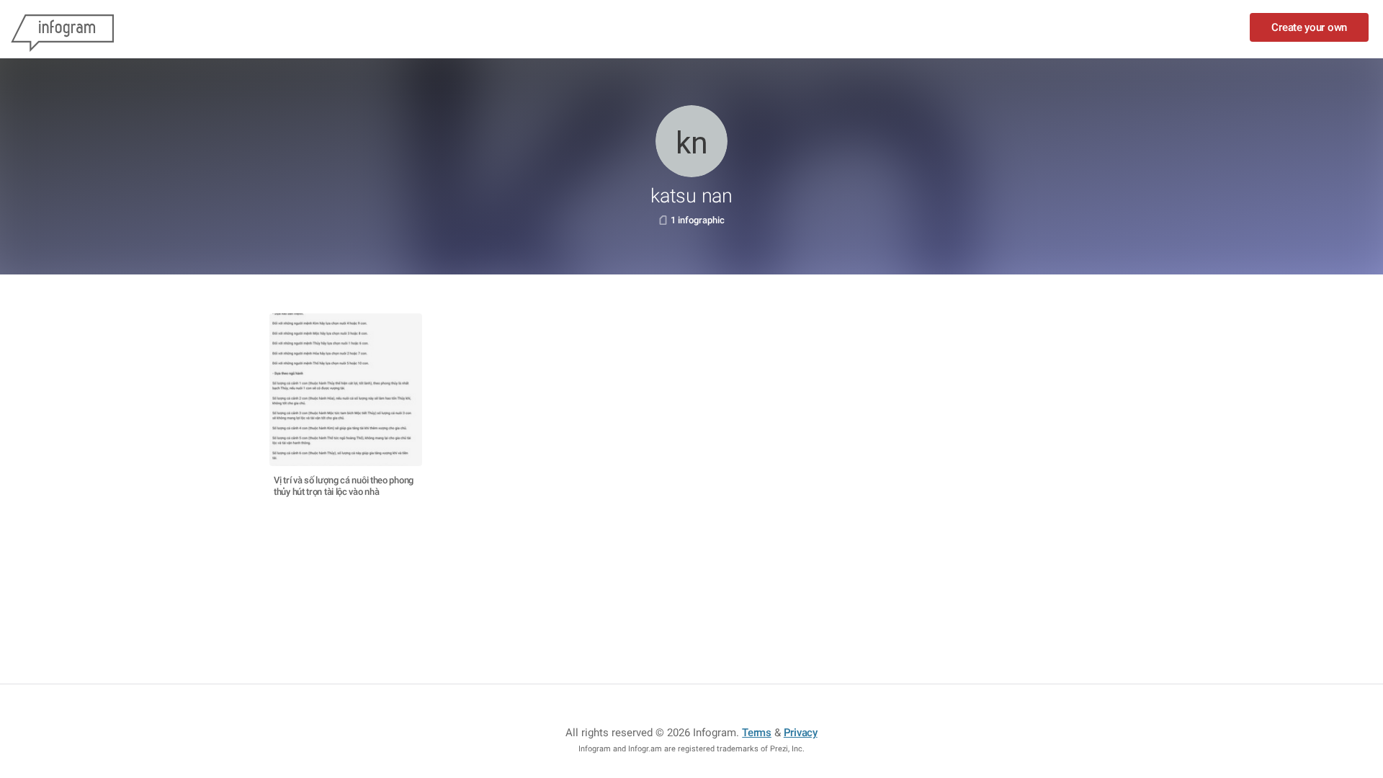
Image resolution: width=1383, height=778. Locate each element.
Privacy (801, 732)
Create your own (1309, 27)
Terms (756, 732)
